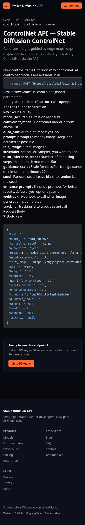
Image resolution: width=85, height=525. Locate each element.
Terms (7, 483)
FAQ (48, 443)
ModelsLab (14, 421)
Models (8, 437)
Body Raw (14, 216)
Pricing (8, 455)
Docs (16, 20)
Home (6, 20)
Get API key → (21, 363)
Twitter (7, 513)
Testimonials (54, 455)
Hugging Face (34, 513)
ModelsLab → (52, 513)
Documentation (14, 443)
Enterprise (10, 461)
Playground (11, 449)
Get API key (71, 6)
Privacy (8, 477)
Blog (49, 437)
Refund (8, 489)
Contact (51, 449)
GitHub (19, 513)
